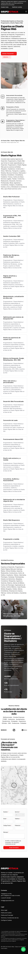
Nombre (5, 812)
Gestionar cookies (17, 7)
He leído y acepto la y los (13, 842)
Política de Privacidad (7, 915)
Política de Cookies (6, 912)
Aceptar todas (4, 7)
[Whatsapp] (23, 949)
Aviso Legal (4, 910)
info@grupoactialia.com (7, 900)
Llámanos (5, 57)
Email (5, 818)
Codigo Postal (7, 825)
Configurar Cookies (6, 920)
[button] (14, 785)
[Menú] (26, 12)
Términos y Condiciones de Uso (10, 918)
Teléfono (17, 818)
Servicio (17, 812)
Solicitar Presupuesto (8, 53)
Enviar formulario (14, 847)
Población (18, 825)
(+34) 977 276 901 (6, 898)
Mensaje (6, 832)
